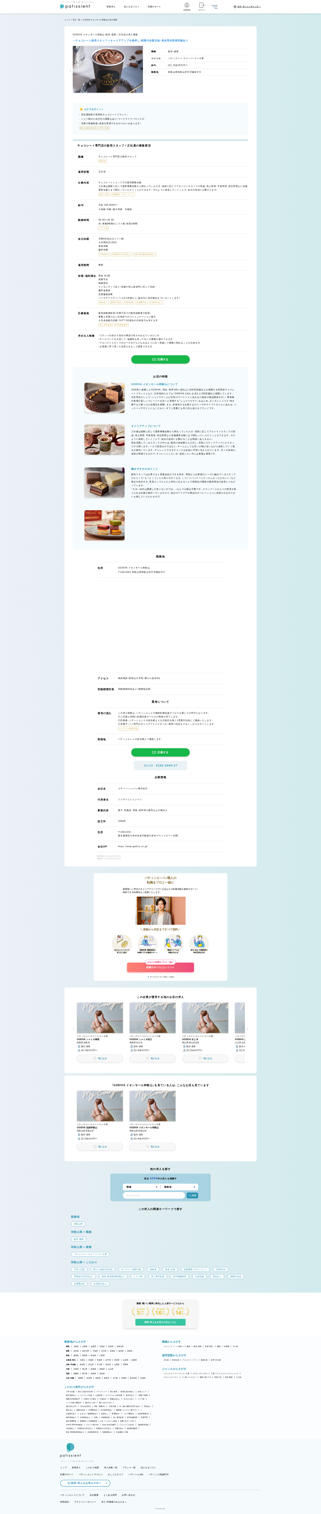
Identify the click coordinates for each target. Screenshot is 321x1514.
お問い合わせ (128, 1495)
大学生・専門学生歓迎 (74, 1425)
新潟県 (82, 1364)
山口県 (110, 1369)
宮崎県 (123, 1378)
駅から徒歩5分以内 (85, 1392)
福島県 (134, 1360)
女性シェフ (142, 1392)
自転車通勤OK (143, 1414)
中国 (68, 1369)
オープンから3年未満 (114, 1395)
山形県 (125, 1360)
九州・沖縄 (70, 1378)
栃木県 (121, 1351)
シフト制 (141, 1399)
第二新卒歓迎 (118, 1417)
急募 (96, 1417)
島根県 (93, 1369)
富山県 (91, 1364)
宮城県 (91, 1360)
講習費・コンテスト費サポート (127, 1410)
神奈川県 (85, 1351)
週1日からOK (90, 1403)
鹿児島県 (133, 1378)
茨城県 (112, 1351)
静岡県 (84, 1355)
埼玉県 (103, 1351)
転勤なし (104, 1414)
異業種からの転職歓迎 (88, 1421)
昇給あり (147, 1406)
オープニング (101, 1392)
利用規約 (64, 1502)
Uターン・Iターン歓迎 (108, 1421)
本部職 (226, 1346)
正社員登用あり (107, 1410)
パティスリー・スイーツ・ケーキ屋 (176, 1373)
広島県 (76, 1369)
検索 (194, 1195)
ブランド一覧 (129, 1467)
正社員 (166, 1360)
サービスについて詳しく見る (162, 977)
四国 (68, 1373)
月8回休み (70, 1428)
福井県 (108, 1364)
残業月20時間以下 (73, 1399)
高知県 (102, 1373)
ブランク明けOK (92, 1425)
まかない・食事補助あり (89, 1414)
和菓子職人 (209, 1346)
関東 (68, 1351)
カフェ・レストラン (171, 1377)
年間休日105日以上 (85, 1428)
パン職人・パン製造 (183, 1346)
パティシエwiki (135, 1474)
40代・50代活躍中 (109, 1425)
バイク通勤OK (128, 1414)
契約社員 (175, 1360)
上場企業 (98, 1395)
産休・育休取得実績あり (75, 1432)
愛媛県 (76, 1373)
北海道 (82, 1360)
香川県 (84, 1373)
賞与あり (69, 1410)
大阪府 (76, 1346)
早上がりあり (129, 1399)
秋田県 (117, 1360)
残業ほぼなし (115, 1399)
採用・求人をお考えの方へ (86, 1483)
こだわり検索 (92, 1467)
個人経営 (113, 1392)
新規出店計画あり (127, 1392)
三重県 (102, 1355)
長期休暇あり (107, 1432)
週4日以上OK (71, 1406)
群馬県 (129, 1351)
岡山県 (84, 1369)
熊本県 (106, 1378)
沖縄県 (142, 1378)
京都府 (102, 1346)
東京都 (76, 1351)
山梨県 (117, 1364)
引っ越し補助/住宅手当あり (129, 1406)
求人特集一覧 (110, 1467)
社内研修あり (85, 1417)
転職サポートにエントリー (160, 966)
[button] (71, 71)
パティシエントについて (72, 1495)
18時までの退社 (90, 1399)
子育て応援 (70, 1392)
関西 (68, 1346)
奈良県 (110, 1346)
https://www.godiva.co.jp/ (133, 846)
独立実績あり (71, 1395)
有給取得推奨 (132, 1428)
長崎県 (97, 1378)
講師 (219, 1346)
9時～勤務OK (99, 1406)
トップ (67, 20)
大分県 (115, 1378)
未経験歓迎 (105, 1417)
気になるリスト (131, 6)
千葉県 (95, 1351)
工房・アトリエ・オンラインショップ (224, 1373)
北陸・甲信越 (71, 1364)
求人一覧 (76, 20)
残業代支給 (80, 1410)
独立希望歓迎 (71, 1421)
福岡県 (80, 1378)
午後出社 (102, 1399)
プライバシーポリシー (85, 1502)
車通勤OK (115, 1414)
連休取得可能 (143, 1425)
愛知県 (76, 1355)
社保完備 (112, 1406)
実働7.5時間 (143, 1395)
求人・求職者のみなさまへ (114, 1502)
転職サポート (154, 6)
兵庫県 (84, 1346)
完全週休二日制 (122, 1432)
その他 (235, 1346)
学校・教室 (229, 1377)
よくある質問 (110, 1495)
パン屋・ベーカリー (189, 1377)
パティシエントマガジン (91, 1474)
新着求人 (111, 6)
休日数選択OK (93, 1432)
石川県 (99, 1364)
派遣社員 (204, 1360)
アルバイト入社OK (126, 1425)
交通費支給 (92, 1410)
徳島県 (93, 1373)
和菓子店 (218, 1377)
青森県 (99, 1360)
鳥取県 (102, 1369)
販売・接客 (197, 1346)
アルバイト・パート (190, 1360)
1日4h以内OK (85, 1406)
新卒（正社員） (216, 1360)
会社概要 (94, 1495)
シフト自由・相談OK (74, 1403)
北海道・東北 (71, 1360)
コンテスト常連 (86, 1395)
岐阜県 (93, 1355)
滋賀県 (93, 1346)
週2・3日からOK (105, 1403)
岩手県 (108, 1360)
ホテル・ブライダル (200, 1373)
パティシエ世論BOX (158, 1474)
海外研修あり (71, 1417)
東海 (68, 1355)
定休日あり (130, 1395)
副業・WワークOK (127, 1421)
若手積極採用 (132, 1417)
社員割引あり (71, 1414)
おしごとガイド (115, 1474)
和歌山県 (120, 1346)
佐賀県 (89, 1378)
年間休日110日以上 (103, 1428)
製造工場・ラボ (205, 1377)
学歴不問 (144, 1417)
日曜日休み (119, 1428)
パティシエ (168, 1346)
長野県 (125, 1364)
